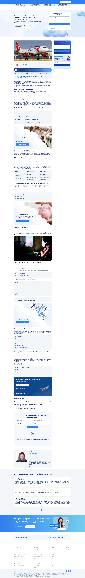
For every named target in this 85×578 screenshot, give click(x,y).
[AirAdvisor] (18, 2)
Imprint (67, 547)
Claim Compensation (22, 144)
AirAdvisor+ (42, 1)
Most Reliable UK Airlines (38, 552)
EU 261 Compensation (17, 547)
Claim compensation (30, 526)
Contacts (53, 565)
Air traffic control (20, 347)
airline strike (29, 104)
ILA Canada (23, 575)
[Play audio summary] (16, 70)
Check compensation (59, 23)
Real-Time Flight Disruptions (38, 563)
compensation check (36, 439)
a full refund (49, 157)
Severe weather (20, 338)
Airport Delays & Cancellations (19, 565)
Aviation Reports (36, 565)
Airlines (18, 7)
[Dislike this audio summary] (48, 69)
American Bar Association (32, 575)
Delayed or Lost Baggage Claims (19, 563)
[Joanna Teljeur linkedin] (29, 466)
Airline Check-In (36, 547)
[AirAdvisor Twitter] (68, 571)
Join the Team (54, 554)
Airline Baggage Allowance (38, 549)
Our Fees (53, 552)
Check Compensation (65, 1)
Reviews (53, 556)
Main (15, 7)
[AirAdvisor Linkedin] (70, 571)
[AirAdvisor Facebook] (67, 571)
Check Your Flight (22, 322)
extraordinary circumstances (19, 332)
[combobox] (59, 17)
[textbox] (59, 17)
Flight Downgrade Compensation (19, 561)
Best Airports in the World (38, 561)
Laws (67, 552)
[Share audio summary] (50, 69)
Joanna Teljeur (23, 64)
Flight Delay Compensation (18, 549)
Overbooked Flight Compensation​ (19, 558)
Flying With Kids (36, 558)
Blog (52, 558)
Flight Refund (16, 552)
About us (53, 549)
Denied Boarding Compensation (19, 556)
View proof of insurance (19, 526)
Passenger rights (28, 1)
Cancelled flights (17, 153)
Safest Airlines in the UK (38, 554)
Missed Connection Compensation (19, 554)
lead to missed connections (43, 229)
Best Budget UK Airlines (38, 556)
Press (52, 563)
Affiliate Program (54, 561)
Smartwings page (21, 77)
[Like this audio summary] (47, 69)
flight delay (29, 91)
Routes (35, 567)
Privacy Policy (56, 67)
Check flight (33, 426)
